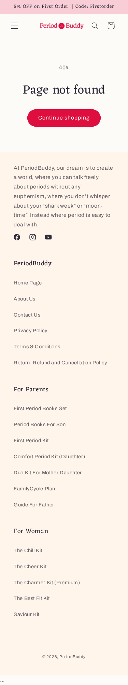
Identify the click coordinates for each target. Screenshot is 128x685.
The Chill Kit (28, 550)
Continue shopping (64, 118)
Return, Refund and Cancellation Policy (60, 362)
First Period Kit (31, 440)
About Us (24, 299)
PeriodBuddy (72, 657)
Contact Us (27, 315)
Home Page (28, 282)
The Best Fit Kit (32, 598)
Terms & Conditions (37, 346)
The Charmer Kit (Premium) (47, 582)
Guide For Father (34, 504)
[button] (14, 25)
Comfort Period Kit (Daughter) (49, 456)
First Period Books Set (40, 408)
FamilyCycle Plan (34, 488)
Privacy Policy (30, 330)
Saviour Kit (27, 614)
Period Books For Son (40, 424)
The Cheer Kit (30, 566)
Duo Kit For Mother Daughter (48, 472)
